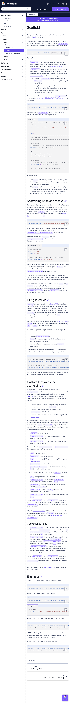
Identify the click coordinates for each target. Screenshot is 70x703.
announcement (44, 20)
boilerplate (34, 37)
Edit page (32, 660)
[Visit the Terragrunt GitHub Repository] (59, 4)
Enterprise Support (42, 9)
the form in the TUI (62, 321)
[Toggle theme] (66, 4)
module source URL (56, 66)
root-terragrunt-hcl (39, 511)
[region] (48, 53)
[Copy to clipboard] (66, 54)
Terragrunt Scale (59, 9)
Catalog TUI (54, 304)
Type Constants (35, 461)
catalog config (35, 417)
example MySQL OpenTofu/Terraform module (51, 98)
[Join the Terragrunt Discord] (63, 4)
